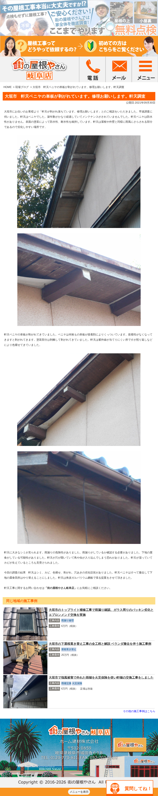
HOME (7, 87)
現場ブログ (22, 87)
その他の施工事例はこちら (139, 711)
